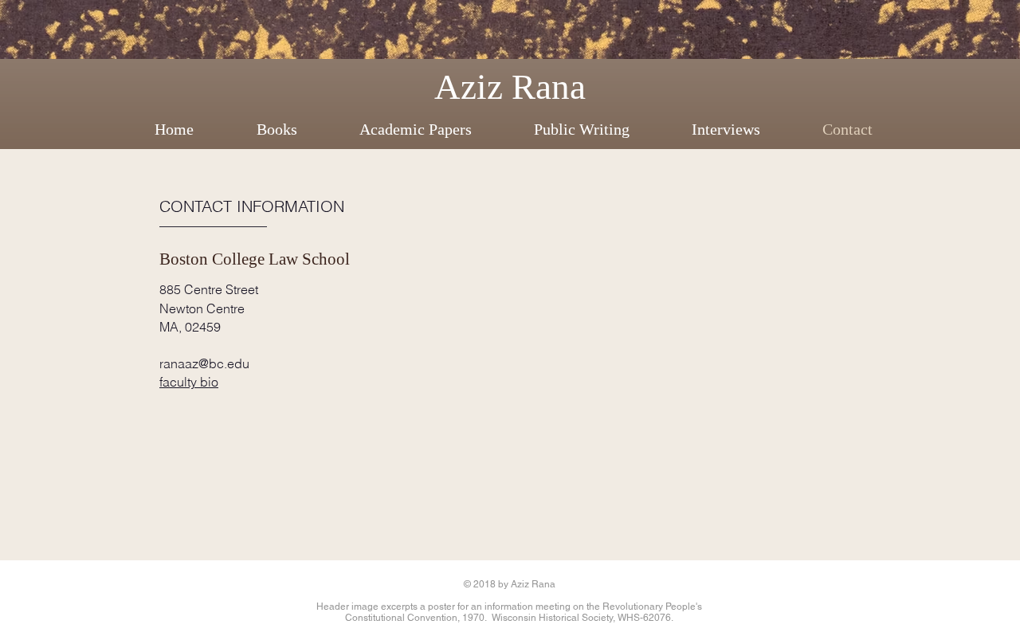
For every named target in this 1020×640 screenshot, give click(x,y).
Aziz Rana (510, 87)
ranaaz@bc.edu (204, 363)
